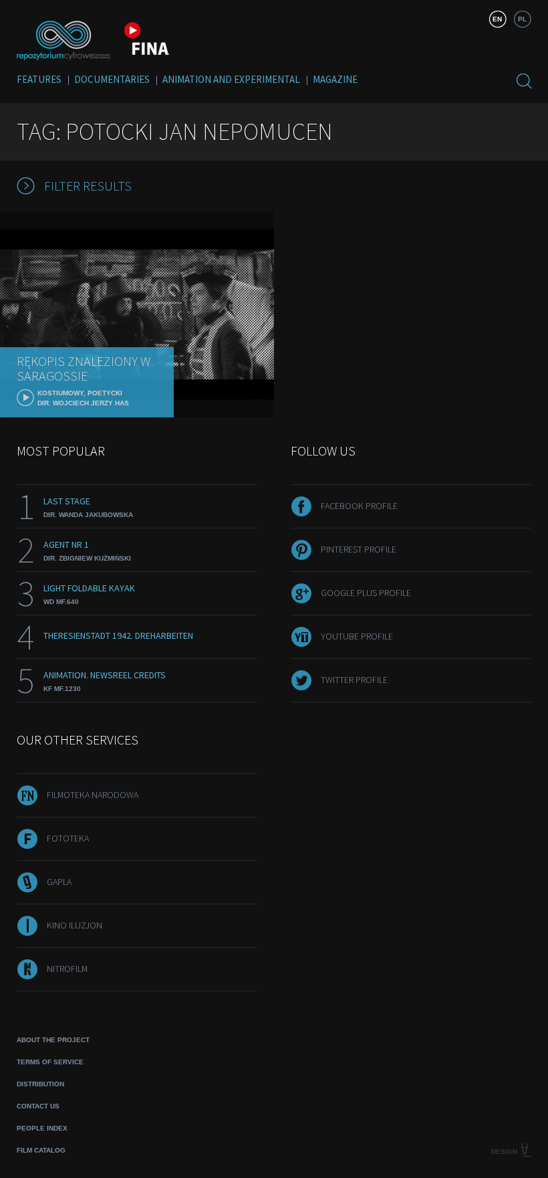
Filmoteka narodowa (92, 795)
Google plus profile (366, 593)
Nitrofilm (67, 969)
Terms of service (50, 1062)
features (39, 79)
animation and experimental (231, 79)
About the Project (53, 1040)
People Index (42, 1128)
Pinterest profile (358, 549)
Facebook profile (359, 506)
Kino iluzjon (74, 925)
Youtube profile (357, 636)
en (497, 19)
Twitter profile (354, 680)
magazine (335, 79)
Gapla (59, 882)
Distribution (40, 1084)
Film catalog (41, 1150)
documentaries (112, 79)
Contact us (38, 1106)
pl (522, 19)
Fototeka (68, 838)
